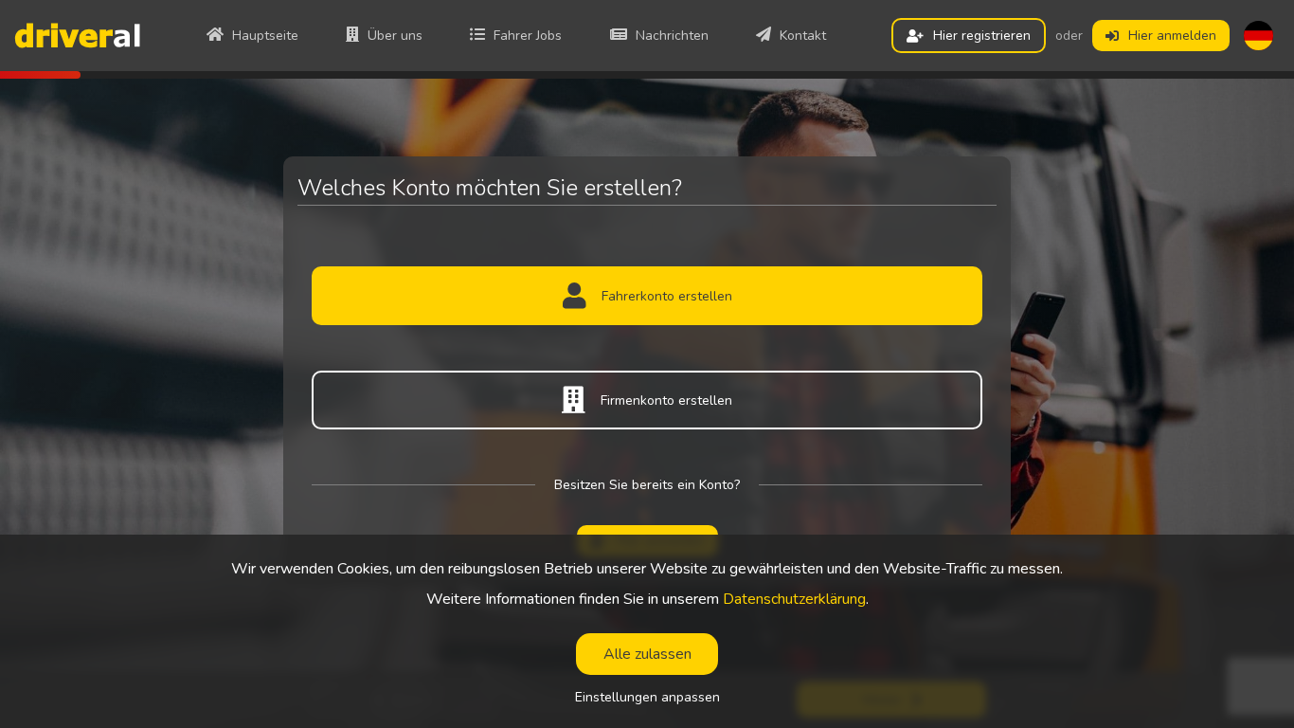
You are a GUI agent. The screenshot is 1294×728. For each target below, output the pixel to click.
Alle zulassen (647, 654)
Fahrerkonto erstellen (667, 296)
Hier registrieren (982, 36)
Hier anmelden (1172, 36)
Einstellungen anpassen (647, 697)
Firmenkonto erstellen (666, 400)
